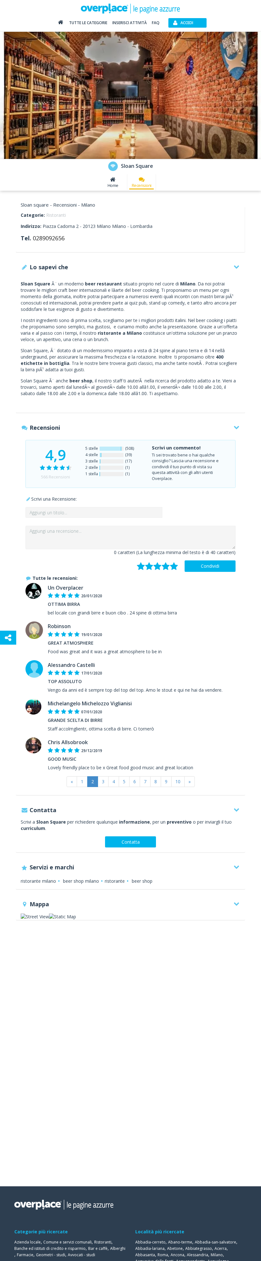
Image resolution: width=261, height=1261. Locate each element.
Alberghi (117, 1248)
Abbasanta (145, 1255)
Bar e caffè (98, 1248)
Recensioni (142, 185)
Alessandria (197, 1255)
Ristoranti (56, 215)
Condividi (210, 566)
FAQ (155, 22)
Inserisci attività (129, 22)
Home (113, 185)
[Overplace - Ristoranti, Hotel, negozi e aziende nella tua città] (130, 8)
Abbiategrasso (198, 1248)
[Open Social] (8, 638)
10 (177, 781)
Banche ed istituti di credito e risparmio (50, 1248)
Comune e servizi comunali (67, 1242)
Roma (163, 1255)
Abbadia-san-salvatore (215, 1242)
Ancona (177, 1255)
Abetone (175, 1248)
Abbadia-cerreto (150, 1242)
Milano (217, 1255)
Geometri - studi (50, 1255)
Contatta (131, 842)
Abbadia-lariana (150, 1248)
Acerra (221, 1248)
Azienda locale (27, 1242)
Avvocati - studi (81, 1255)
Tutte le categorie (88, 22)
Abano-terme (180, 1242)
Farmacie (25, 1255)
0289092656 (49, 238)
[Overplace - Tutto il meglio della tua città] (60, 24)
